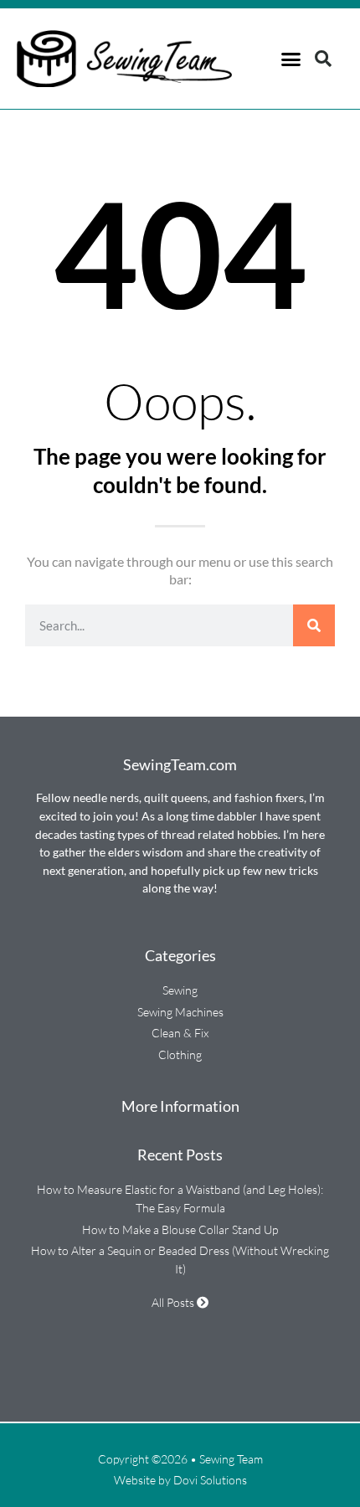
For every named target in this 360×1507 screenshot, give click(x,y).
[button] (291, 59)
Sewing (180, 990)
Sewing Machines (180, 1012)
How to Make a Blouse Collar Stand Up (180, 1229)
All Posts (174, 1302)
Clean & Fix (180, 1033)
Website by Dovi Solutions (180, 1480)
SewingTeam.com (180, 764)
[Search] (314, 625)
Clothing (180, 1054)
